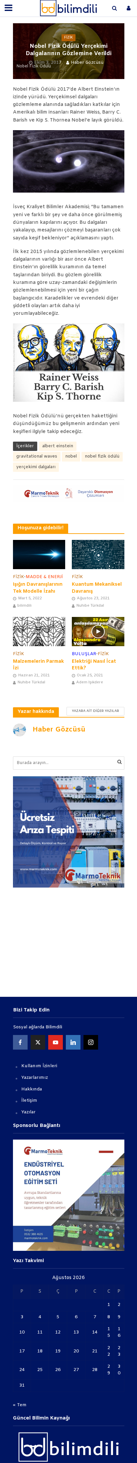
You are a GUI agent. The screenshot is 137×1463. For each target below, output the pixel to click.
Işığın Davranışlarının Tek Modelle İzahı (38, 588)
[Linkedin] (73, 1042)
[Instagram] (90, 1042)
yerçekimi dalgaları (36, 467)
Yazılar (28, 1112)
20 (76, 1351)
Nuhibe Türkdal (90, 605)
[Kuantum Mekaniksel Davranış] (98, 554)
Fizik (68, 37)
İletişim (29, 1100)
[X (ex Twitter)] (38, 1042)
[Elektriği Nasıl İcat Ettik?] (98, 631)
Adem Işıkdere (89, 682)
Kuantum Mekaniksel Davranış (97, 588)
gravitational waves (36, 456)
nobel (71, 456)
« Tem (20, 1405)
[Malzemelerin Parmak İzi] (39, 631)
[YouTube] (55, 1042)
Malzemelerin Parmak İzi (38, 665)
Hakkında (31, 1089)
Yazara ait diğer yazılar (95, 711)
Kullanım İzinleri (39, 1066)
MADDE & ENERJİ (44, 577)
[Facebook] (20, 1042)
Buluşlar (84, 654)
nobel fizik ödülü (102, 456)
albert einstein (57, 446)
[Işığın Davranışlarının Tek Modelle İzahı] (39, 554)
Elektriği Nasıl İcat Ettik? (94, 665)
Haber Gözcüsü (87, 62)
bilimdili (24, 605)
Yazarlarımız (34, 1077)
